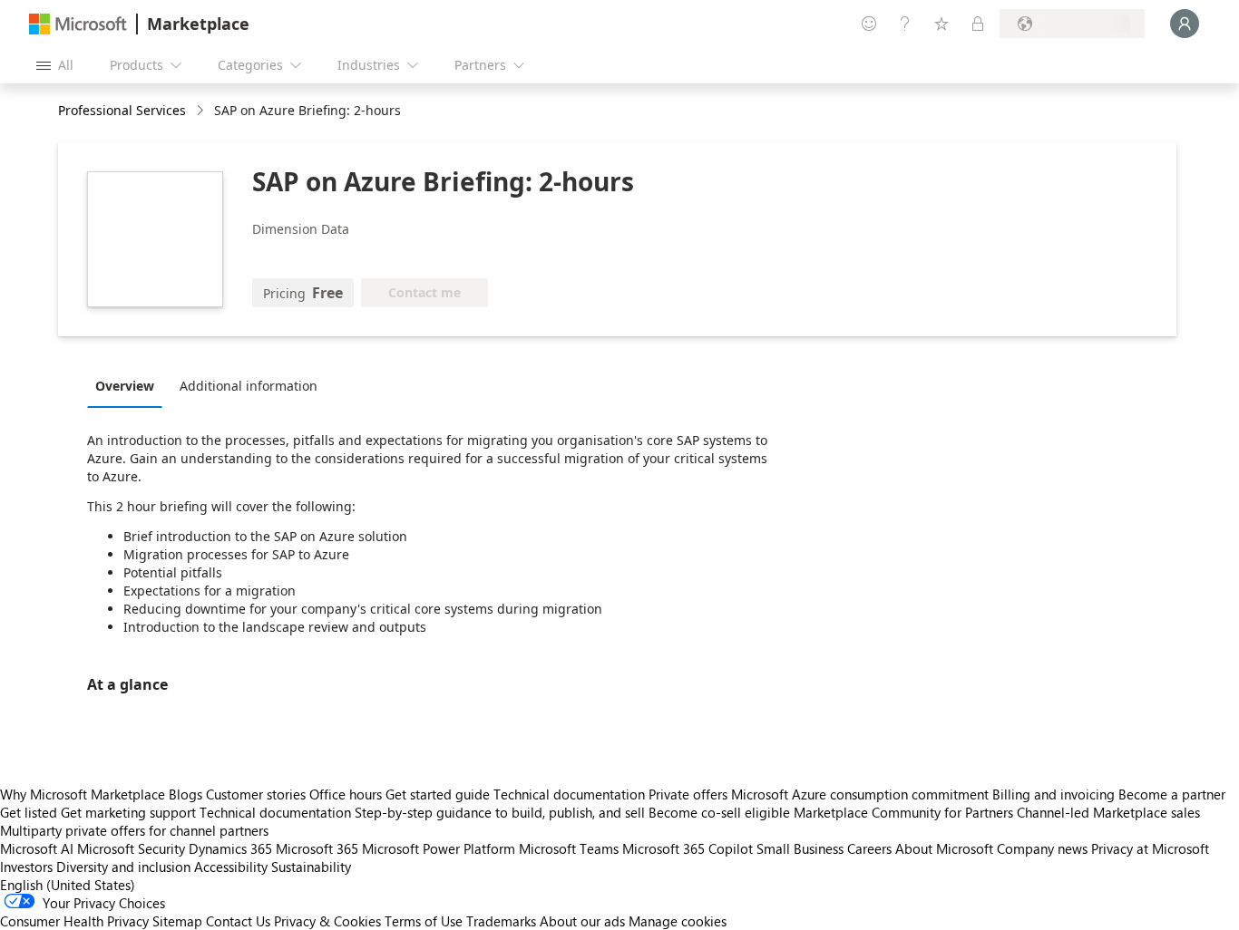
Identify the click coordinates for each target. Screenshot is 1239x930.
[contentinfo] (202, 111)
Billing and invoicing (1053, 794)
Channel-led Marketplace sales (1108, 812)
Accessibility (231, 866)
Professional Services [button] (122, 110)
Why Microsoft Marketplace (82, 794)
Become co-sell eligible (719, 812)
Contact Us (238, 921)
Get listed (28, 812)
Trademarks (501, 921)
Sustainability (311, 866)
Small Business (800, 848)
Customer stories (256, 794)
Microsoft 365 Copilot (687, 848)
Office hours (345, 794)
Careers (869, 848)
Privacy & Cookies (327, 921)
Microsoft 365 (317, 848)
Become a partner (1171, 794)
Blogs (185, 794)
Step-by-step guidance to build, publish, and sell (500, 812)
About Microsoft (944, 848)
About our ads (582, 921)
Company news (1042, 848)
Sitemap (177, 921)
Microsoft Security (131, 848)
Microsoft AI (36, 848)
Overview (124, 385)
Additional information (248, 385)
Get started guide (437, 794)
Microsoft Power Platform (438, 848)
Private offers (688, 794)
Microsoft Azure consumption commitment (861, 794)
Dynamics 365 (230, 848)
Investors (26, 866)
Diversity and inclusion (123, 866)
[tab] (129, 385)
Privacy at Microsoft (1150, 848)
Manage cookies (678, 921)
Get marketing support (128, 812)
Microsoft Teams (569, 848)
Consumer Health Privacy (74, 921)
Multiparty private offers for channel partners (134, 830)
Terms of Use (424, 921)
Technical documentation (569, 794)
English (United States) (67, 885)
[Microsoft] (78, 24)
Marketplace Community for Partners (903, 812)
